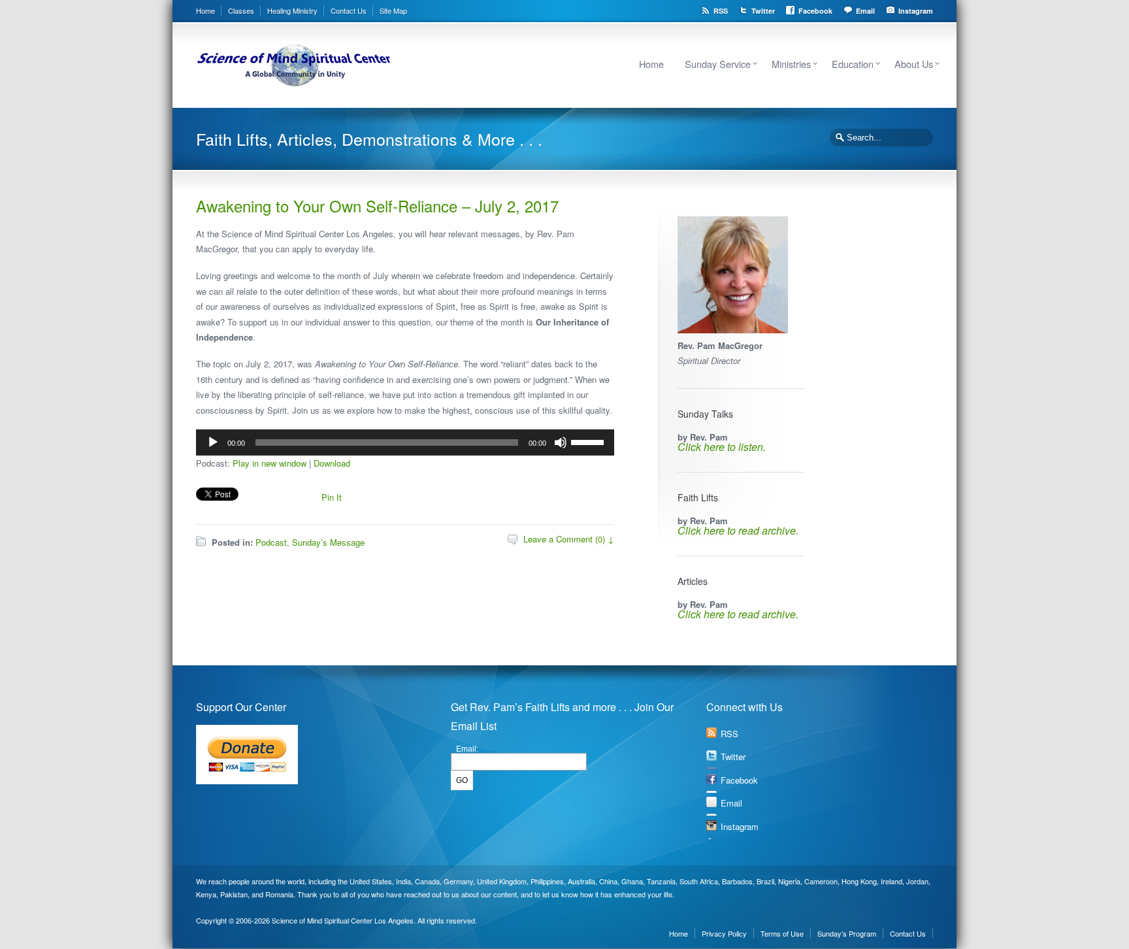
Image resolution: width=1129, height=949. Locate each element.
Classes (241, 10)
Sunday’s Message (328, 542)
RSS (720, 11)
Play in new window (269, 463)
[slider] (589, 441)
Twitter (763, 11)
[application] (405, 442)
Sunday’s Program (846, 933)
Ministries (791, 64)
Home (205, 10)
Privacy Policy (724, 933)
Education (853, 64)
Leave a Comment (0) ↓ (568, 539)
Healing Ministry (292, 10)
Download (332, 463)
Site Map (393, 10)
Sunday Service (718, 64)
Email (865, 11)
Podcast (271, 542)
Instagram (915, 11)
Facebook (815, 11)
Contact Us (349, 10)
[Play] (213, 442)
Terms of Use (782, 933)
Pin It (331, 497)
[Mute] (560, 442)
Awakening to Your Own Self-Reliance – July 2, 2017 (377, 205)
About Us (913, 64)
